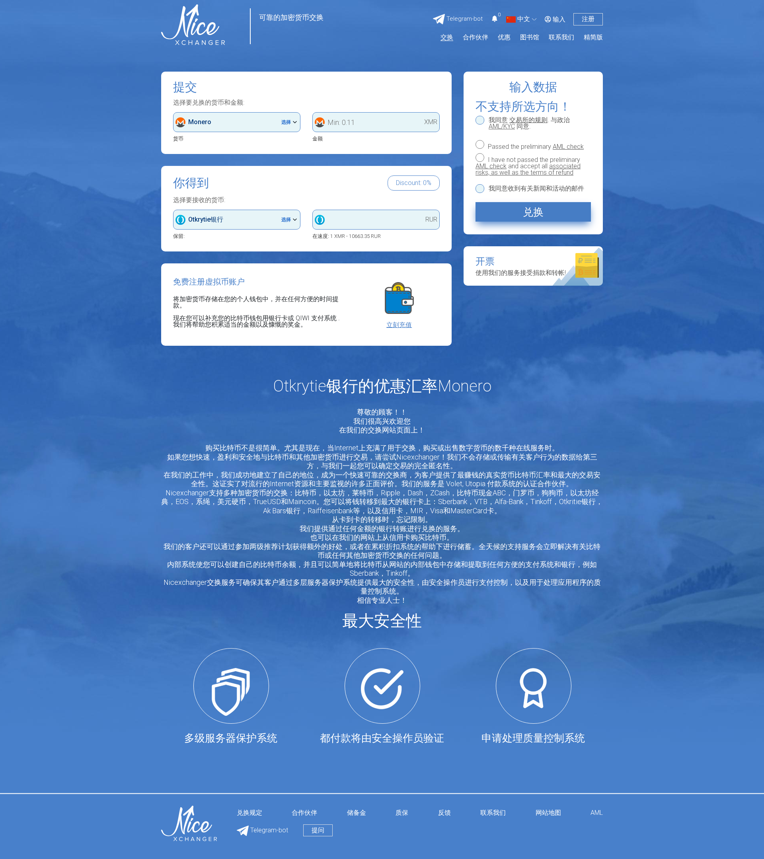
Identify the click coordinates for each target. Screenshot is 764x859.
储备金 (356, 813)
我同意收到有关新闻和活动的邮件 (536, 188)
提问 (318, 830)
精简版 (593, 37)
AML (597, 813)
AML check (568, 146)
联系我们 (561, 37)
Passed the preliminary (535, 146)
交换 (446, 37)
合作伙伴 (475, 37)
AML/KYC (502, 126)
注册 (588, 19)
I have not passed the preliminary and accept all (528, 166)
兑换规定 (249, 813)
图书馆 (529, 37)
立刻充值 (399, 325)
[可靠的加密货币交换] (193, 24)
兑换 (533, 212)
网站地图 (548, 813)
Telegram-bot (268, 830)
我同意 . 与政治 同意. (529, 123)
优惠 (504, 37)
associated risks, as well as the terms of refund (528, 169)
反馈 (444, 813)
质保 (402, 813)
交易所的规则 (528, 120)
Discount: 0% (413, 183)
